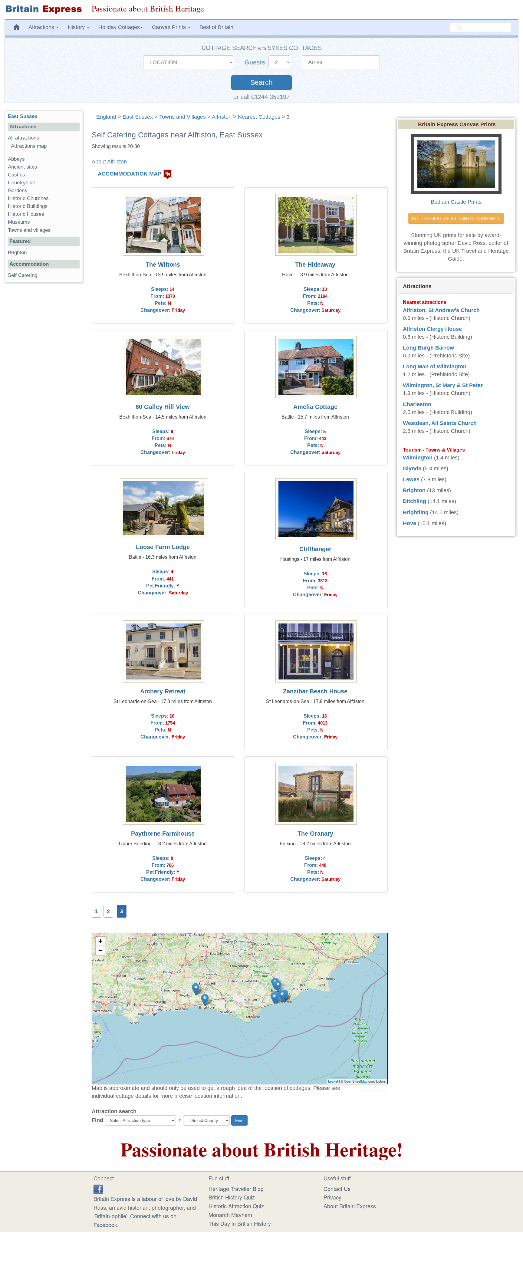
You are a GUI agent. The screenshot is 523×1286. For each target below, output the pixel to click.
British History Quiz (232, 1197)
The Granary (315, 833)
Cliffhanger (315, 549)
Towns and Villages (182, 117)
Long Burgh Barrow (428, 348)
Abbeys (16, 159)
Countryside (21, 183)
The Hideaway (315, 264)
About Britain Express (350, 1206)
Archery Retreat (163, 691)
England (106, 117)
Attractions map (29, 146)
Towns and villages (29, 230)
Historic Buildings (28, 206)
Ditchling (414, 501)
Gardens (17, 190)
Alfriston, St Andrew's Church (441, 310)
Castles (16, 175)
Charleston (417, 404)
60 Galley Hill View (163, 406)
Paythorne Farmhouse (163, 833)
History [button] (77, 27)
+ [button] (100, 941)
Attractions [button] (42, 27)
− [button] (100, 950)
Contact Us (337, 1188)
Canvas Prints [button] (169, 27)
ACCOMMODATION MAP (129, 174)
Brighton (17, 252)
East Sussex (138, 117)
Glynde (412, 468)
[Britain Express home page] (44, 9)
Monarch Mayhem (230, 1215)
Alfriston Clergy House (432, 329)
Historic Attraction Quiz (236, 1206)
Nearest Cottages (259, 117)
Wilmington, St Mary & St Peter (443, 385)
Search (261, 82)
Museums (19, 222)
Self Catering (22, 275)
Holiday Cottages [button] (119, 27)
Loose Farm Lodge (163, 547)
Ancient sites (22, 167)
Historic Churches (28, 198)
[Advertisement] (43, 381)
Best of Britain (216, 27)
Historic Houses (26, 214)
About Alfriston (109, 162)
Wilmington (418, 458)
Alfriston (222, 117)
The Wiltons (163, 264)
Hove (409, 523)
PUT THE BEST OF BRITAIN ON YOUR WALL (456, 218)
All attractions (23, 138)
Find (97, 1120)
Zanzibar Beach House (315, 691)
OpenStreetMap (355, 1081)
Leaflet (333, 1081)
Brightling (416, 512)
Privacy (332, 1197)
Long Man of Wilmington (434, 366)
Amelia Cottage (315, 406)
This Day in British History (240, 1223)
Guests (256, 62)
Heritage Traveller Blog (236, 1188)
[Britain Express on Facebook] (98, 1188)
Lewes (411, 479)
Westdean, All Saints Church (440, 423)
